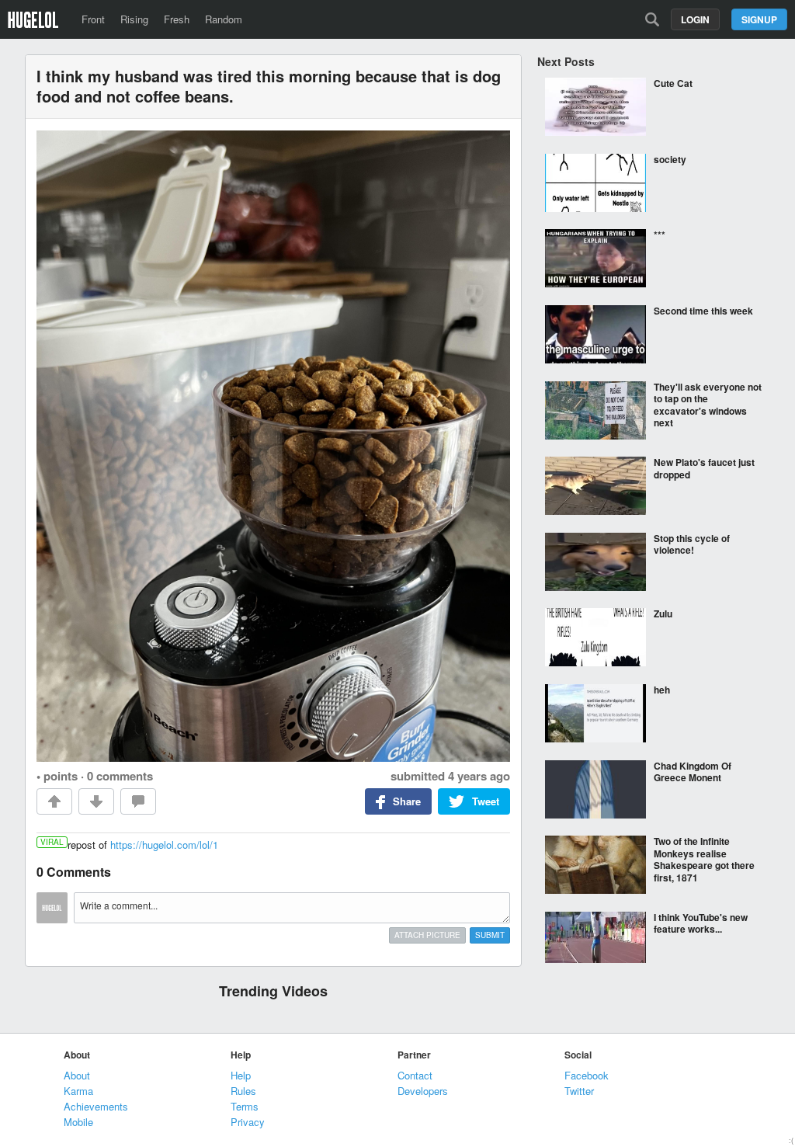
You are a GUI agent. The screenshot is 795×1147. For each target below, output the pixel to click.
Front (93, 19)
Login (695, 19)
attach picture (427, 935)
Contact (415, 1075)
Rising (134, 19)
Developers (423, 1090)
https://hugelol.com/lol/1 (164, 844)
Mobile (78, 1121)
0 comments (120, 775)
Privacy (248, 1121)
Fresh (176, 19)
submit (490, 935)
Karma (78, 1090)
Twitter (579, 1090)
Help (241, 1075)
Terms (245, 1106)
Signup (759, 19)
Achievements (96, 1106)
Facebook (586, 1075)
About (77, 1075)
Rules (243, 1090)
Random (223, 19)
